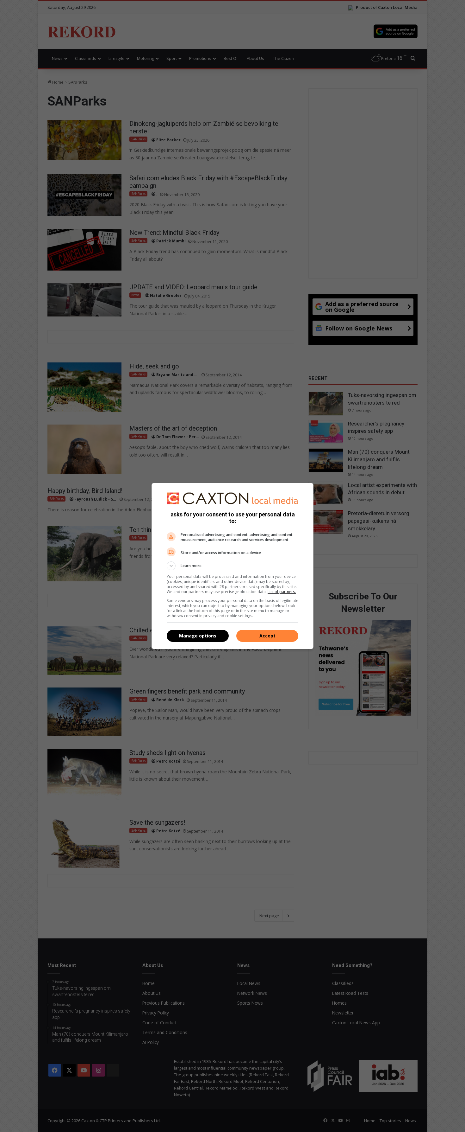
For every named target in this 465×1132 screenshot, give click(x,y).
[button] (232, 565)
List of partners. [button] (282, 591)
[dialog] (232, 566)
